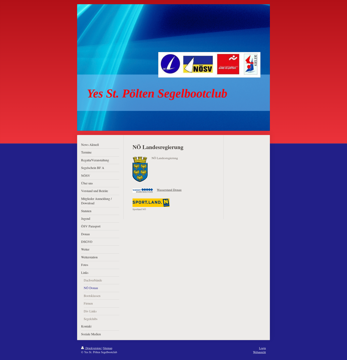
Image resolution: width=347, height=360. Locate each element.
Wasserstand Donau (169, 190)
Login (262, 348)
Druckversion (93, 348)
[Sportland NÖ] (151, 202)
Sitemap (107, 348)
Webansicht (259, 352)
